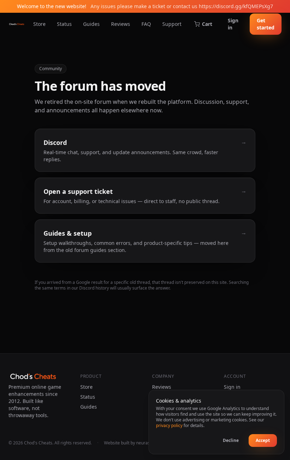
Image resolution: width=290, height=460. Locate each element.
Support (171, 24)
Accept (263, 440)
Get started (265, 24)
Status (64, 24)
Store (39, 24)
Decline (231, 440)
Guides (91, 24)
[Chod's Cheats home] (16, 24)
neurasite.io (148, 443)
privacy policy (169, 425)
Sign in (233, 24)
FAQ (146, 24)
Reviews (120, 24)
